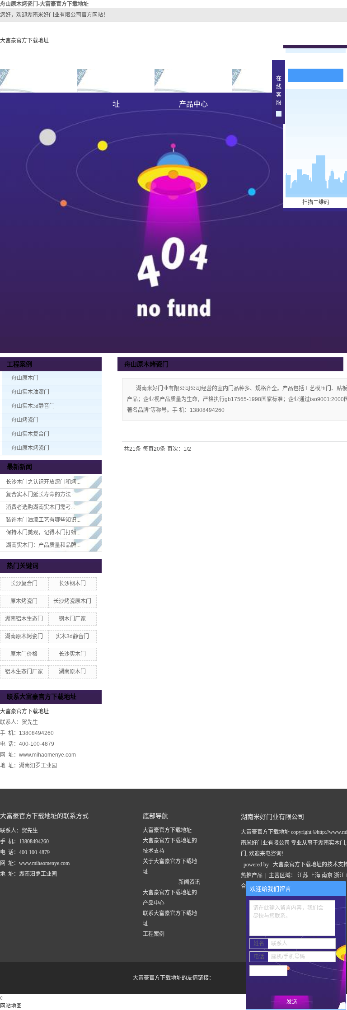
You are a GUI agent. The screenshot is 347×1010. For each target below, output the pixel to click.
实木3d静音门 (72, 636)
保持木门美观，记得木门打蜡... (43, 532)
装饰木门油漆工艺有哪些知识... (43, 520)
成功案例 (270, 80)
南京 (327, 875)
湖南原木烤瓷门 (24, 636)
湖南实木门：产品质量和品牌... (43, 545)
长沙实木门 (72, 654)
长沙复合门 (24, 583)
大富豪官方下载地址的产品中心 (193, 85)
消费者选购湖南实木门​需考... (40, 507)
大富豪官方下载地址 (24, 40)
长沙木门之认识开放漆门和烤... (43, 482)
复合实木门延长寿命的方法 (38, 494)
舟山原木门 (24, 378)
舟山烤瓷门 (24, 420)
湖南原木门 (72, 672)
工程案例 (153, 934)
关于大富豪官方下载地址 (116, 85)
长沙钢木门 (72, 583)
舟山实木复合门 (30, 434)
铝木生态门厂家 (24, 672)
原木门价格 (24, 654)
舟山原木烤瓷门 (30, 448)
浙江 (339, 875)
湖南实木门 (331, 843)
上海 (314, 875)
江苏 (302, 875)
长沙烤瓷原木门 (72, 601)
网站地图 (11, 1006)
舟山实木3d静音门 (33, 406)
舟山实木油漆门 (30, 392)
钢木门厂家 (72, 619)
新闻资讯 (189, 882)
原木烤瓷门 (24, 601)
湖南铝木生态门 (24, 619)
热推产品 (252, 875)
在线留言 (320, 59)
